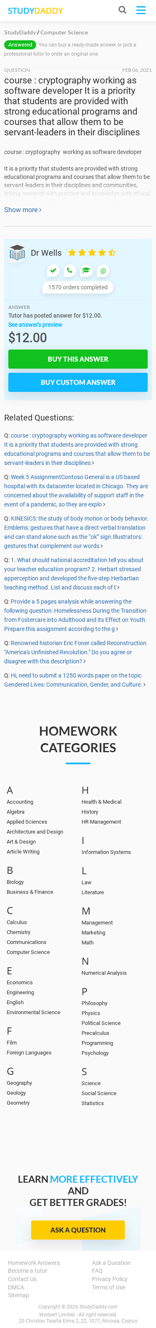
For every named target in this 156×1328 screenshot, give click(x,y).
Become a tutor (27, 1270)
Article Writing (23, 852)
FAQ (97, 1270)
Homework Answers (34, 1263)
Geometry (18, 1103)
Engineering (20, 992)
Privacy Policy (110, 1279)
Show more (21, 210)
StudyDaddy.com (98, 1307)
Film (12, 1042)
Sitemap (18, 1295)
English (15, 1002)
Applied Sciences (27, 822)
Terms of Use (108, 1287)
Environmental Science (33, 1012)
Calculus (17, 922)
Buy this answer (78, 359)
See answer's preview (35, 324)
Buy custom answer (78, 382)
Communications (27, 942)
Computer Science (28, 952)
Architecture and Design (35, 832)
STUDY (35, 10)
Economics (20, 982)
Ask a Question (78, 1230)
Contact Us (22, 1279)
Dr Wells (46, 253)
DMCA (16, 1287)
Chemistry (18, 932)
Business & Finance (30, 892)
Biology (15, 882)
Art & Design (21, 842)
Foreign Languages (29, 1052)
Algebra (16, 812)
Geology (16, 1093)
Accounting (20, 802)
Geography (19, 1083)
